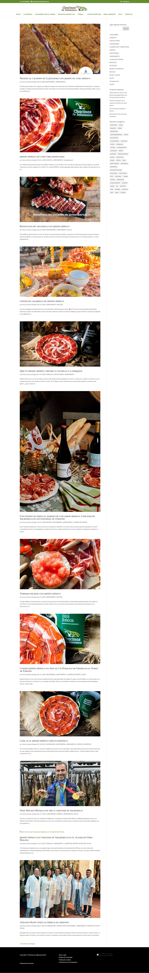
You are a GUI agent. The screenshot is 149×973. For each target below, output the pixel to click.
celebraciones (114, 131)
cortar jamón (113, 150)
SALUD (69, 230)
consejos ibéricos (121, 147)
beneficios (113, 128)
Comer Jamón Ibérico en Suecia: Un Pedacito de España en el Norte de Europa (59, 670)
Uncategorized (68, 160)
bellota (121, 125)
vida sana (123, 192)
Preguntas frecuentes (27, 963)
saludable (117, 189)
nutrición (112, 179)
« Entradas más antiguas (27, 944)
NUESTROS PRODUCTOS (66, 14)
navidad (125, 176)
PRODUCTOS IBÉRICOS (84, 744)
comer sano (124, 141)
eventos (112, 157)
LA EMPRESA (27, 14)
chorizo (126, 134)
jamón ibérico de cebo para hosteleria (42, 156)
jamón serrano (123, 173)
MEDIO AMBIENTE (109, 14)
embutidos (113, 154)
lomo (111, 176)
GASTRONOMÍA (50, 82)
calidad (120, 128)
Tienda (80, 14)
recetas (112, 186)
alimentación (113, 125)
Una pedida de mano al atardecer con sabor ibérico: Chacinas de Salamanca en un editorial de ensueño (57, 517)
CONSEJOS (49, 374)
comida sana (119, 144)
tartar (111, 192)
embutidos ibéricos (123, 154)
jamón (124, 160)
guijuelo (112, 160)
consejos (112, 147)
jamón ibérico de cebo (116, 170)
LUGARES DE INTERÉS (80, 522)
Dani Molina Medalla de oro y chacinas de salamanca (51, 810)
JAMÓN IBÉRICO (60, 82)
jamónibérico (113, 166)
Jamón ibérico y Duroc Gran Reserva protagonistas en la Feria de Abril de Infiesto (118, 95)
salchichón (123, 186)
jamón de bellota (114, 163)
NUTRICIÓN (82, 843)
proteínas (124, 182)
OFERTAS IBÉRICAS (94, 14)
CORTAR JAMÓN (58, 374)
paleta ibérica (120, 179)
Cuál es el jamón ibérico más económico (44, 740)
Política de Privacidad (65, 957)
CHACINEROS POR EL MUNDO (45, 14)
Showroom (125, 189)
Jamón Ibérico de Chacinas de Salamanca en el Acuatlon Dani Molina (56, 839)
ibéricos (118, 160)
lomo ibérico (118, 176)
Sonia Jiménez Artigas (29, 82)
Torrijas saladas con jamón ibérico (40, 593)
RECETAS (60, 304)
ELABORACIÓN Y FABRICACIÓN (56, 926)
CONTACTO (129, 14)
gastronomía (119, 157)
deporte (121, 150)
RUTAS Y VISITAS (114, 75)
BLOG (120, 14)
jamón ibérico (124, 163)
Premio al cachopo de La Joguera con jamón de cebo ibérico (55, 78)
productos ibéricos (115, 182)
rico (117, 186)
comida (112, 144)
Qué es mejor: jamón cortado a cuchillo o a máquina (51, 370)
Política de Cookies (65, 960)
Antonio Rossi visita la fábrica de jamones (44, 922)
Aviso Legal (62, 955)
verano (117, 192)
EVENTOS (49, 160)
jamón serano (113, 173)
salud (111, 189)
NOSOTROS (90, 926)
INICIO (18, 14)
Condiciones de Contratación (68, 962)
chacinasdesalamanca (116, 134)
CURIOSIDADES (50, 744)
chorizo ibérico (114, 137)
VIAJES (83, 674)
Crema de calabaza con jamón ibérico (42, 301)
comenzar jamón (114, 141)
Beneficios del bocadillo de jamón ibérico (44, 226)
